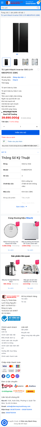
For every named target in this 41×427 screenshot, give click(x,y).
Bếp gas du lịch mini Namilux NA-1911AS (30, 280)
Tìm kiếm (24, 299)
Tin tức (23, 302)
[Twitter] (8, 376)
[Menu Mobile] (2, 2)
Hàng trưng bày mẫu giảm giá (30, 336)
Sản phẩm (24, 329)
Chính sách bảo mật (9, 335)
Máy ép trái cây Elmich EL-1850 (11, 280)
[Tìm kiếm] (38, 7)
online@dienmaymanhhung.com (18, 406)
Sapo (25, 424)
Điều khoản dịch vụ (8, 338)
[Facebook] (3, 376)
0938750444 (15, 409)
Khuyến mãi (25, 332)
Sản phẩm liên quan (20, 256)
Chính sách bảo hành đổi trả (10, 347)
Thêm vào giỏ (20, 132)
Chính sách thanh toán (9, 356)
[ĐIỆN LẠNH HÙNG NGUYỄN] (14, 3)
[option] (20, 37)
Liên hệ (4, 332)
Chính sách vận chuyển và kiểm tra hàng (10, 342)
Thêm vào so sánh (8, 137)
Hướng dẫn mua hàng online (9, 352)
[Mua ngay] (20, 231)
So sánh (11, 250)
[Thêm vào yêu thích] (38, 69)
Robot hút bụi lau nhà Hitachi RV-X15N (10, 242)
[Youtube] (13, 376)
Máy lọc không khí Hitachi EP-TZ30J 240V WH (30, 242)
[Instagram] (17, 376)
